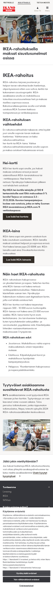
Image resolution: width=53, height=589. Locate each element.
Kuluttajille (24, 3)
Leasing (7, 491)
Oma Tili (37, 11)
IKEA (5, 495)
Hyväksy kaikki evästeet (26, 573)
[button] (47, 9)
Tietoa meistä (43, 3)
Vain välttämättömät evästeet (26, 579)
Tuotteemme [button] (9, 487)
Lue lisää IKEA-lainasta (18, 259)
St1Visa (6, 500)
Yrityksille (8, 3)
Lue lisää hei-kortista (17, 216)
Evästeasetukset (26, 585)
